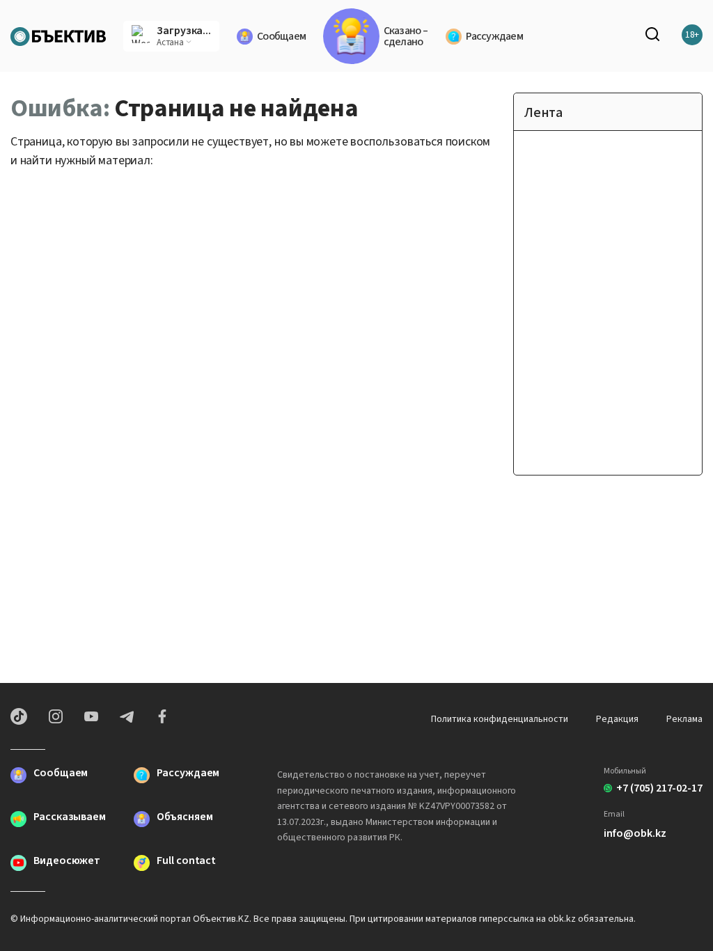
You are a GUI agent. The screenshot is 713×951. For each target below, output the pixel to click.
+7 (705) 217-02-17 (659, 788)
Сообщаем (281, 36)
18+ (692, 35)
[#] (58, 34)
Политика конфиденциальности (499, 719)
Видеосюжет (66, 861)
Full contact (186, 861)
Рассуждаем (494, 36)
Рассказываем (69, 817)
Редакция (617, 719)
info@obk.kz (635, 833)
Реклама (684, 719)
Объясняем (184, 817)
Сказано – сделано (406, 36)
